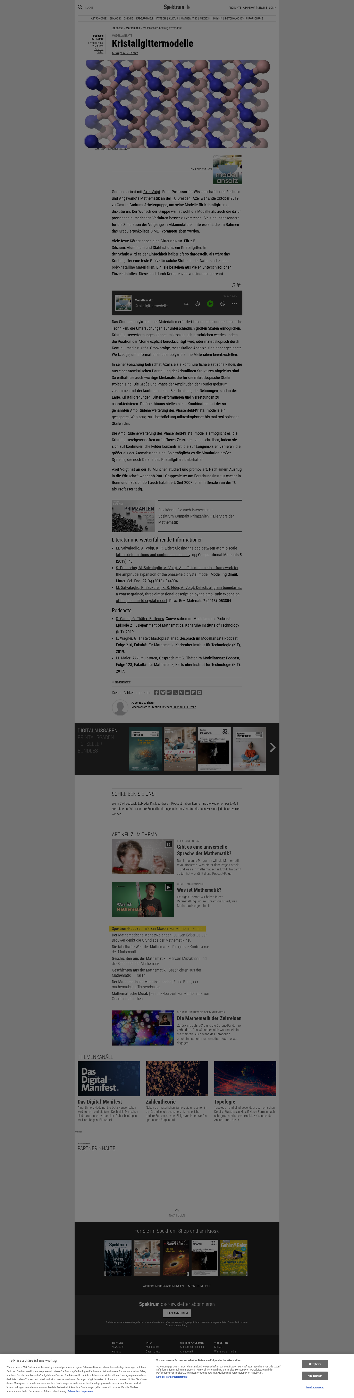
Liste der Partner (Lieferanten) (171, 1376)
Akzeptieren (315, 1364)
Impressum (87, 1391)
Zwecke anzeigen (315, 1387)
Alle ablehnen (315, 1375)
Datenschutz (74, 1391)
